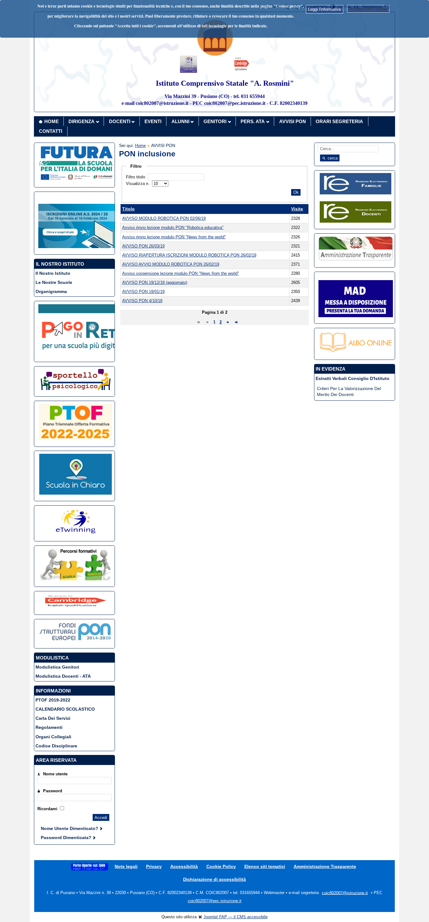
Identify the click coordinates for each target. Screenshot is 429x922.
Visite (297, 208)
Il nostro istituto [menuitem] (52, 273)
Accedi (101, 817)
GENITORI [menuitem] (215, 121)
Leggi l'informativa (324, 9)
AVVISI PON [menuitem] (292, 121)
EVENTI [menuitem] (152, 121)
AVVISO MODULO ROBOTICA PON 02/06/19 (164, 218)
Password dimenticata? (67, 837)
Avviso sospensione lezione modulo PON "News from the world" (180, 273)
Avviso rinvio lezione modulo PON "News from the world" (174, 237)
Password (52, 791)
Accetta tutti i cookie (368, 9)
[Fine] (236, 322)
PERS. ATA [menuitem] (253, 121)
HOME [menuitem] (51, 121)
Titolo (128, 208)
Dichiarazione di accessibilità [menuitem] (214, 879)
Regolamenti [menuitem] (48, 727)
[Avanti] (228, 322)
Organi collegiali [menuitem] (53, 736)
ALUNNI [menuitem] (180, 121)
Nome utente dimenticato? (70, 828)
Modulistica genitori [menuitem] (57, 667)
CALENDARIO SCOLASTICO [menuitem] (65, 709)
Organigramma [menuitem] (51, 291)
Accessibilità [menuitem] (184, 866)
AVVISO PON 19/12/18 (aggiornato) (154, 282)
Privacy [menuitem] (154, 866)
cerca (332, 158)
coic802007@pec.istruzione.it (215, 900)
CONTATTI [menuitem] (50, 131)
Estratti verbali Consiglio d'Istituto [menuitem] (352, 378)
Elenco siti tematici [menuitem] (264, 866)
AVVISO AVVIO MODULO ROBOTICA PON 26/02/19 (170, 264)
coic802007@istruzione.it (345, 892)
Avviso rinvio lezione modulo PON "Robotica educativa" (173, 227)
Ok (296, 192)
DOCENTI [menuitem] (119, 121)
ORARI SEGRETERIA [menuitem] (339, 121)
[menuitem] (89, 866)
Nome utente (55, 774)
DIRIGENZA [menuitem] (81, 121)
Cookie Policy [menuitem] (221, 866)
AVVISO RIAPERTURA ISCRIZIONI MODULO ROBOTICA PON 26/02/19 (189, 255)
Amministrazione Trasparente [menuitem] (325, 866)
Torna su (413, 913)
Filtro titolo (136, 177)
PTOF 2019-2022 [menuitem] (52, 699)
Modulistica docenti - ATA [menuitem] (63, 676)
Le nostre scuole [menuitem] (53, 282)
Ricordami (47, 808)
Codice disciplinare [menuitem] (56, 745)
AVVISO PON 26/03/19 (143, 246)
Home (140, 145)
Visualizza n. (138, 183)
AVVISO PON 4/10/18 (142, 300)
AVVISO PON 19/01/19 (143, 291)
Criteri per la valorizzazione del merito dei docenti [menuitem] (349, 391)
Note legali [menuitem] (126, 866)
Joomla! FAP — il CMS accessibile (236, 916)
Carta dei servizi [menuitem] (52, 718)
